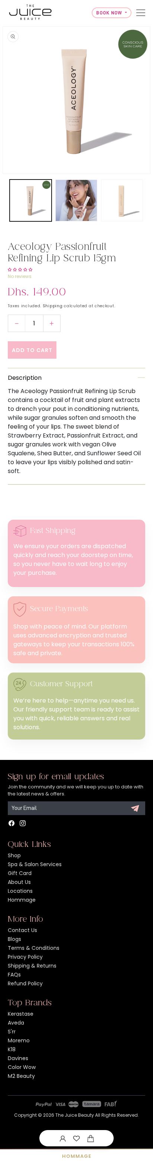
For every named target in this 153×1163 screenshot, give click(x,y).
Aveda (16, 1022)
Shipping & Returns (32, 965)
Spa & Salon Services (35, 864)
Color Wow (22, 1067)
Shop (14, 855)
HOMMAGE (76, 1156)
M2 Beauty (21, 1076)
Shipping (53, 306)
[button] (90, 1138)
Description (25, 377)
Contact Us (22, 930)
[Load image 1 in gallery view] (31, 200)
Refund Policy (25, 983)
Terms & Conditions (33, 948)
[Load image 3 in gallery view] (122, 200)
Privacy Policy (25, 957)
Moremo (19, 1040)
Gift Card (20, 873)
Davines (18, 1058)
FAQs (14, 974)
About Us (19, 882)
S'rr (12, 1031)
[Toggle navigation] (140, 13)
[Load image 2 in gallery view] (76, 200)
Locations (20, 891)
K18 (12, 1049)
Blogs (14, 939)
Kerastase (20, 1014)
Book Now (110, 12)
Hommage (22, 900)
